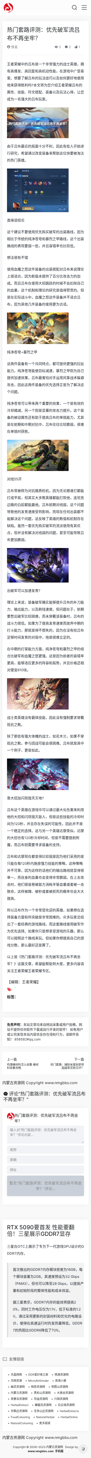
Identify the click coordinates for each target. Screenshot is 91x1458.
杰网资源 (16, 1380)
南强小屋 (60, 1380)
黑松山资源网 (42, 1393)
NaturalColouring (22, 1423)
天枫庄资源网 (19, 1411)
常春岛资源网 (19, 1399)
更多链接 (44, 1423)
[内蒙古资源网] (8, 8)
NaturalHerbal (45, 1417)
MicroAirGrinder (38, 1380)
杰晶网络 (16, 1374)
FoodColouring (20, 1417)
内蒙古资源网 (19, 1393)
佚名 (14, 47)
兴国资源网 (61, 1399)
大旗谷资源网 (65, 1393)
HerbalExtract (19, 1405)
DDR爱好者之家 (38, 1374)
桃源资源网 (62, 1374)
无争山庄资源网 (43, 1411)
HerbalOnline (69, 1417)
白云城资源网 (66, 1405)
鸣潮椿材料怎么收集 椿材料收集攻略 (22, 1066)
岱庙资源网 (41, 1399)
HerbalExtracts (69, 1411)
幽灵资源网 (18, 1386)
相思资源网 (38, 1386)
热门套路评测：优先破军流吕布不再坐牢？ (46, 1118)
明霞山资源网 (59, 1386)
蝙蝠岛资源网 (43, 1405)
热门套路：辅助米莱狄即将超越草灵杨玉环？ (67, 1066)
